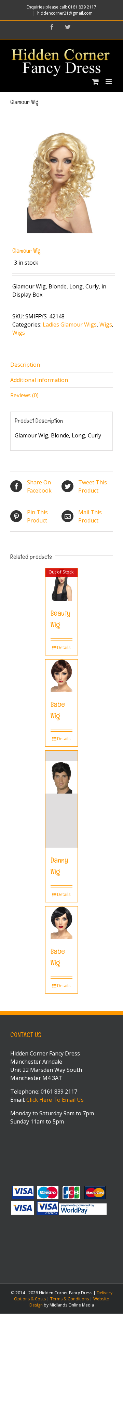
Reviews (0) (24, 395)
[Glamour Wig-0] (61, 182)
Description (25, 364)
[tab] (61, 364)
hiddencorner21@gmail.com (65, 13)
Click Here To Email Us (55, 1099)
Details (63, 647)
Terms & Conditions (69, 1299)
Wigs (105, 324)
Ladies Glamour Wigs (70, 324)
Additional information (39, 380)
